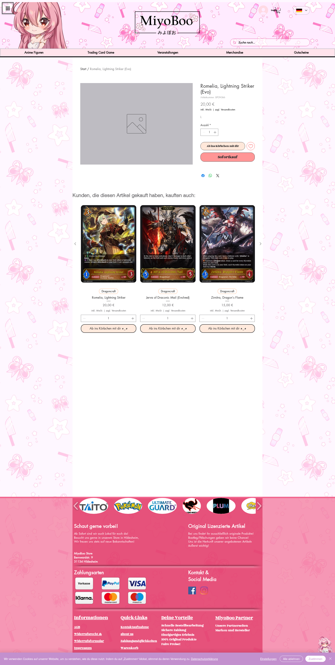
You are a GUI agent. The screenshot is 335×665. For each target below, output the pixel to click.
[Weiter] (309, 26)
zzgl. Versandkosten (225, 109)
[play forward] (259, 506)
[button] (8, 8)
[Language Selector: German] (301, 10)
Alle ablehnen (291, 659)
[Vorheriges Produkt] (75, 243)
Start (83, 69)
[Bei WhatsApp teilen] (210, 175)
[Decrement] (203, 132)
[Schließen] (330, 659)
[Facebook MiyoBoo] (192, 590)
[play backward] (76, 506)
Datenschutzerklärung (204, 659)
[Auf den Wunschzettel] (251, 146)
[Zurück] (25, 26)
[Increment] (215, 132)
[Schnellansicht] (108, 243)
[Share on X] (217, 175)
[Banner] (167, 41)
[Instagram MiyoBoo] (204, 590)
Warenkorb (129, 648)
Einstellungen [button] (268, 659)
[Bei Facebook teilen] (203, 175)
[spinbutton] (209, 132)
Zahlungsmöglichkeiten (139, 641)
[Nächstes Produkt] (260, 243)
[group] (168, 267)
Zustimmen (315, 659)
